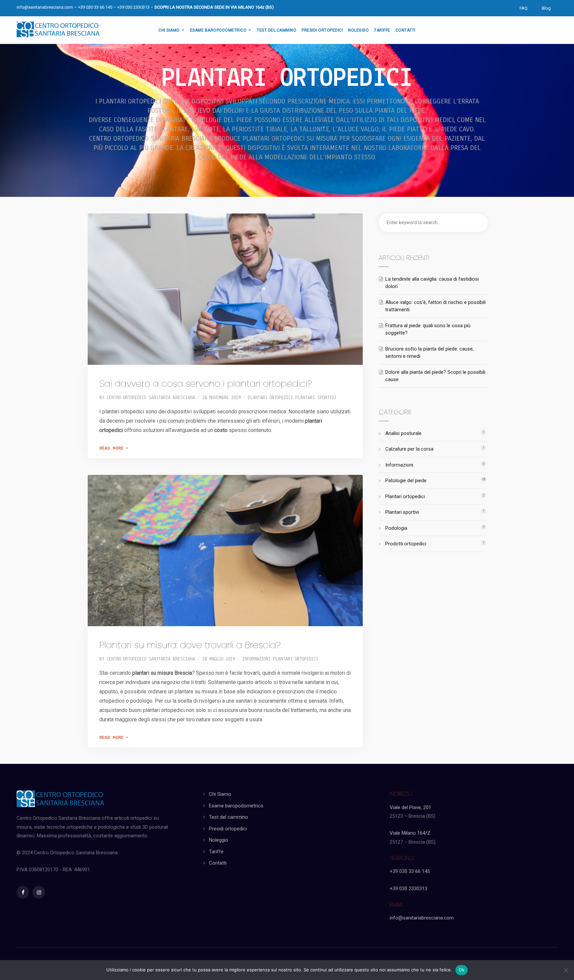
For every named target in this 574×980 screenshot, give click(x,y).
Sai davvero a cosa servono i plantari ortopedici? (205, 383)
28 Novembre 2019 (221, 397)
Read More (112, 448)
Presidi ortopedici (228, 829)
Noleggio (218, 840)
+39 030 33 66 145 (410, 871)
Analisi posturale (403, 433)
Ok (462, 969)
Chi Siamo (220, 794)
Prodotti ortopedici (405, 544)
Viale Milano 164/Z (410, 833)
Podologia (396, 528)
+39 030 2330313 (408, 889)
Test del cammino (228, 817)
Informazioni (256, 659)
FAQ (523, 8)
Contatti (218, 863)
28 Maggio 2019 (218, 659)
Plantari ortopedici (270, 397)
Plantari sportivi (315, 397)
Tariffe (216, 852)
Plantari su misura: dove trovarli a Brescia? (190, 644)
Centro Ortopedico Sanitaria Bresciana (151, 397)
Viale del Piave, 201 (410, 807)
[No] (565, 970)
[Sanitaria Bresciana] (58, 28)
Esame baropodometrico (236, 806)
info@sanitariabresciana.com (45, 7)
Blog (546, 8)
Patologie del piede (406, 481)
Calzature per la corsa (409, 449)
